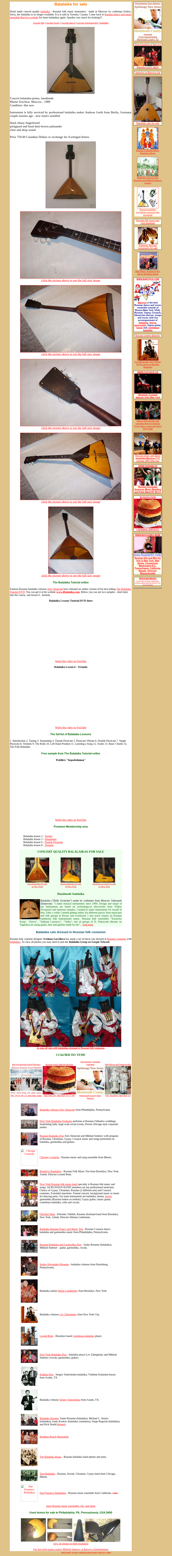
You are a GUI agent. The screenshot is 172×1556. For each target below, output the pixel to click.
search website (66, 1552)
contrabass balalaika (151, 329)
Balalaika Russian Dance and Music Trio (61, 1229)
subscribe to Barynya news (88, 1552)
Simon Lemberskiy (68, 1290)
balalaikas (15, 941)
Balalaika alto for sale (147, 123)
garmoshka (140, 325)
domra (61, 1424)
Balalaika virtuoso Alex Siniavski (57, 1109)
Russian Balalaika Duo (52, 1135)
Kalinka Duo (46, 1374)
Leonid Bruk (46, 1336)
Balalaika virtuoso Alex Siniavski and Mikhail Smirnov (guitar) (148, 180)
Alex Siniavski (55, 589)
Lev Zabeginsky (68, 1314)
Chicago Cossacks (49, 1157)
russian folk (38, 23)
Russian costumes (116, 938)
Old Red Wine (47, 1214)
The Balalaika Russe (50, 1456)
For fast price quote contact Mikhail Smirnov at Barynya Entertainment (70, 1549)
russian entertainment (87, 23)
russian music (53, 23)
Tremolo (49, 845)
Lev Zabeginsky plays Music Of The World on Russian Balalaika (148, 364)
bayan (108, 1196)
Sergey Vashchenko (69, 1399)
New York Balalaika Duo (53, 1354)
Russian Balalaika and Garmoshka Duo (60, 1244)
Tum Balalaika (47, 1473)
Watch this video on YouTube (70, 661)
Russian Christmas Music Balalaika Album (147, 151)
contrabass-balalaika (83, 1336)
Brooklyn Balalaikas (50, 1171)
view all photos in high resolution (70, 1543)
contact (108, 1552)
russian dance (68, 23)
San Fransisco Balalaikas (53, 1493)
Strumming (50, 839)
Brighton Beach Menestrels (54, 1436)
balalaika (45, 11)
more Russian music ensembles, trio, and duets (70, 1506)
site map (75, 1552)
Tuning (48, 836)
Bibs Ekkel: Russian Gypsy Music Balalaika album (147, 272)
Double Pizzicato (54, 842)
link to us (101, 1552)
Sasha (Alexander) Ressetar (54, 1264)
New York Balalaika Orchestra (56, 1121)
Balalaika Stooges (49, 1418)
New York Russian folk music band (58, 1184)
